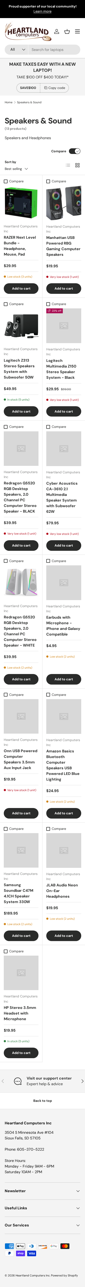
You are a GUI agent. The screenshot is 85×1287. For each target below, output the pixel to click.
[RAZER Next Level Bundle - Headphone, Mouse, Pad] (21, 203)
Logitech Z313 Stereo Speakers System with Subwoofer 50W (19, 369)
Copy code (56, 88)
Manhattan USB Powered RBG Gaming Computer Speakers (63, 246)
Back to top (42, 1101)
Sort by (10, 162)
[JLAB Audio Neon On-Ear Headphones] (63, 850)
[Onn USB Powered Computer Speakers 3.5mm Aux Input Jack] (21, 716)
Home (9, 102)
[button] (67, 31)
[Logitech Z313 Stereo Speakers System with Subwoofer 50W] (21, 325)
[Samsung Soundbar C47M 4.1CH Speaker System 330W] (21, 850)
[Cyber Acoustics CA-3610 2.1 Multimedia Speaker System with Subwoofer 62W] (63, 448)
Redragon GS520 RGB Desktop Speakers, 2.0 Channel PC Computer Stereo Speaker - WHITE (20, 631)
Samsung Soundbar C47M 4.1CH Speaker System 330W (18, 893)
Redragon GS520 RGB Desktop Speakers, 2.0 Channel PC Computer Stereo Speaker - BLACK (20, 497)
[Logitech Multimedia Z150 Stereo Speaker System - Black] (63, 325)
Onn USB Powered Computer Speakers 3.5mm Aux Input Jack (20, 759)
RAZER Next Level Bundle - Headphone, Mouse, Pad (20, 246)
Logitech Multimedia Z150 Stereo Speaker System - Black (61, 369)
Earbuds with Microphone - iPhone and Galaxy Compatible (63, 626)
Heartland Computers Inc (33, 1275)
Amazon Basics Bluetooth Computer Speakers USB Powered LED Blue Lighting (63, 765)
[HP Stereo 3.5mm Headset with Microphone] (21, 973)
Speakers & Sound (29, 102)
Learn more (42, 11)
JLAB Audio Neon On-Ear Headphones (62, 891)
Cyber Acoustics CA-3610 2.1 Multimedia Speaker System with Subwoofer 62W (62, 497)
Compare (58, 151)
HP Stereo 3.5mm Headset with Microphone (20, 1013)
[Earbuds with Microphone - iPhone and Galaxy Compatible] (63, 582)
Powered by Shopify (64, 1275)
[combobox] (42, 50)
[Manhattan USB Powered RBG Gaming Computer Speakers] (63, 203)
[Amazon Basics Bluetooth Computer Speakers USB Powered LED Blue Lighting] (63, 716)
